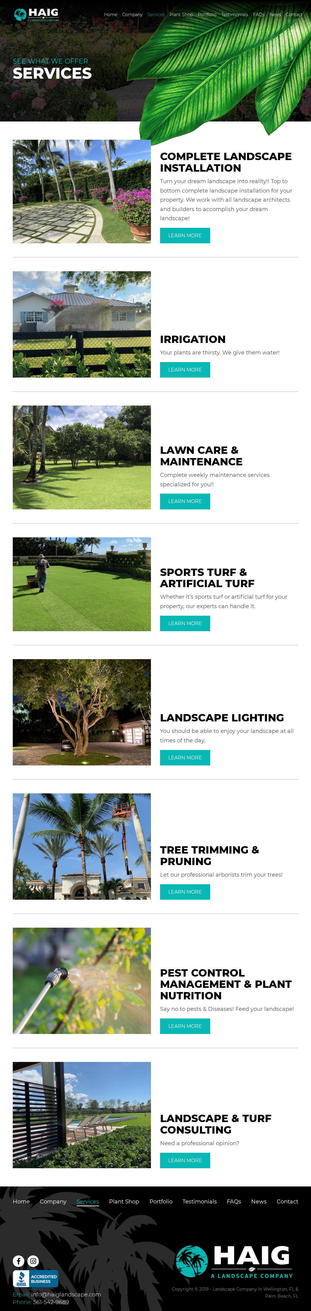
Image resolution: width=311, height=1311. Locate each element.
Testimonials (234, 14)
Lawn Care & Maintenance (201, 456)
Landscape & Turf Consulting (216, 1124)
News (275, 14)
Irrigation (193, 339)
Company (132, 14)
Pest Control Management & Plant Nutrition (226, 984)
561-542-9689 (51, 1302)
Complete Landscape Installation (226, 162)
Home (110, 14)
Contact (294, 14)
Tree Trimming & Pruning (209, 856)
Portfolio (207, 14)
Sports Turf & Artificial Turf (207, 578)
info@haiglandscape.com (66, 1294)
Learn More (185, 235)
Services (156, 14)
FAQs (259, 14)
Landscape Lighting (222, 717)
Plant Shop (181, 14)
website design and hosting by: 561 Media (261, 1303)
